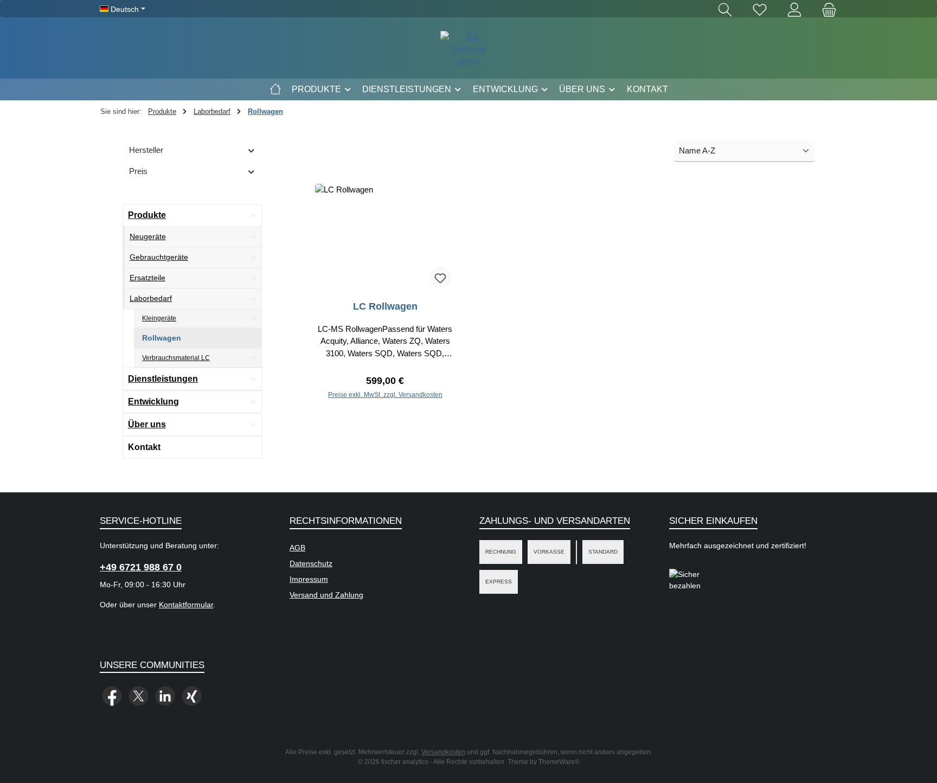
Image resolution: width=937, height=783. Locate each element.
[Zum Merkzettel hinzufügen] (440, 277)
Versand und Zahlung (326, 595)
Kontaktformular (186, 604)
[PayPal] (576, 552)
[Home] (275, 89)
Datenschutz (311, 563)
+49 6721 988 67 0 (141, 567)
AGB (297, 547)
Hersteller (146, 150)
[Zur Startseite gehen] (468, 49)
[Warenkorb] (825, 10)
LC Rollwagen (385, 306)
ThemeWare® (559, 762)
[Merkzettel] (759, 10)
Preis (138, 171)
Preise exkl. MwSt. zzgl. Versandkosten (385, 395)
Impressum (309, 579)
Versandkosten (443, 752)
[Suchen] (725, 10)
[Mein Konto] (794, 10)
